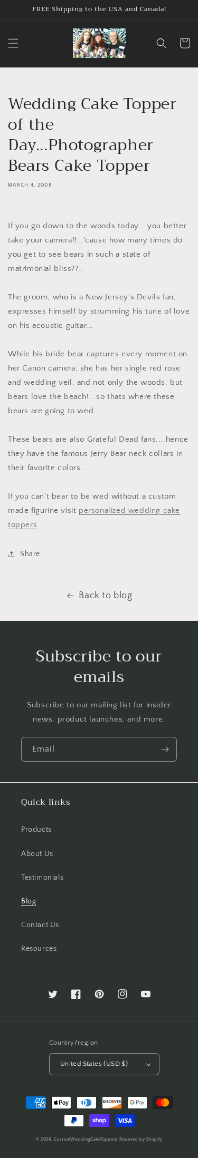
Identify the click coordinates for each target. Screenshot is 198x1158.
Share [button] (30, 554)
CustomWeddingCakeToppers (86, 1139)
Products (36, 829)
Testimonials (42, 877)
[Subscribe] (164, 749)
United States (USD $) (94, 1063)
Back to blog (105, 595)
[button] (13, 43)
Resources (38, 949)
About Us (37, 854)
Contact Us (40, 925)
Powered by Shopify (141, 1139)
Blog (28, 901)
